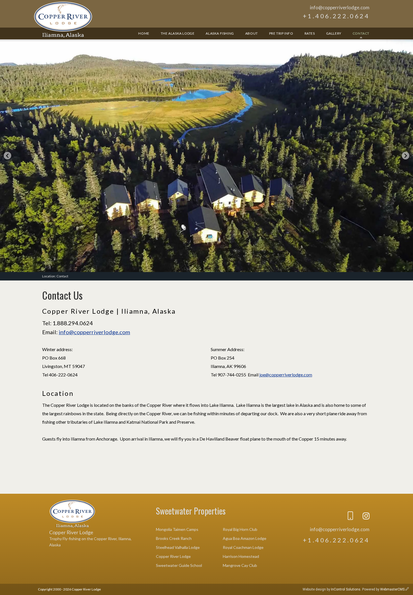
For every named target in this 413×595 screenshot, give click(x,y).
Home (143, 33)
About (251, 33)
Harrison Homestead (241, 556)
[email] (334, 517)
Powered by (383, 589)
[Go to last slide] (7, 156)
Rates (310, 33)
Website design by (331, 589)
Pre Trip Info (281, 33)
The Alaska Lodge (178, 33)
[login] (407, 589)
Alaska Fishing (220, 33)
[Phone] (350, 517)
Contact (361, 33)
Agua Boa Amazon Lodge (244, 538)
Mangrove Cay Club (240, 565)
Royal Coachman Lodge (243, 547)
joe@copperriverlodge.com (285, 374)
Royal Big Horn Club (240, 529)
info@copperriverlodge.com (339, 7)
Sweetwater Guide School (179, 565)
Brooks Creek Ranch (174, 538)
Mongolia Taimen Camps (177, 529)
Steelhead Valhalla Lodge (178, 547)
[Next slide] (405, 156)
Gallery (333, 33)
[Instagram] (366, 517)
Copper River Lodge (63, 19)
